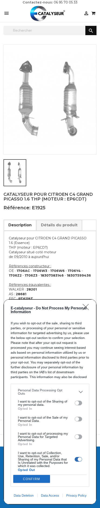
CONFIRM (31, 479)
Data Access (50, 495)
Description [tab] (20, 225)
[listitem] (50, 392)
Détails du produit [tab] (59, 225)
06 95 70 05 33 (65, 2)
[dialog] (50, 401)
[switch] (78, 403)
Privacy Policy (76, 495)
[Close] (87, 308)
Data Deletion (24, 495)
